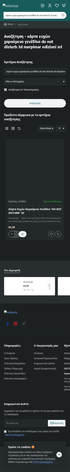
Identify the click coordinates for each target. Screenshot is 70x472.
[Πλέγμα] (7, 128)
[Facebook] (7, 323)
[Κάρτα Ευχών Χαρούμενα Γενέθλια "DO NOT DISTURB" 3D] (35, 168)
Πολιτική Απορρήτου (43, 462)
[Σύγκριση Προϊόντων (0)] (18, 128)
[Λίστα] (13, 128)
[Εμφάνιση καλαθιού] (63, 5)
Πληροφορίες (12, 345)
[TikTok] (23, 323)
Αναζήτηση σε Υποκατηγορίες (23, 89)
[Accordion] (13, 286)
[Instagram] (15, 323)
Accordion (28, 282)
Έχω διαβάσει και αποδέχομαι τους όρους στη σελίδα (32, 433)
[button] (23, 234)
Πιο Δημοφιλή (12, 270)
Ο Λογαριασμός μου (46, 345)
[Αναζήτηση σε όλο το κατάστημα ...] (63, 15)
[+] (17, 232)
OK (59, 454)
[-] (17, 235)
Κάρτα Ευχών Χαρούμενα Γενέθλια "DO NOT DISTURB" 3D (35, 211)
